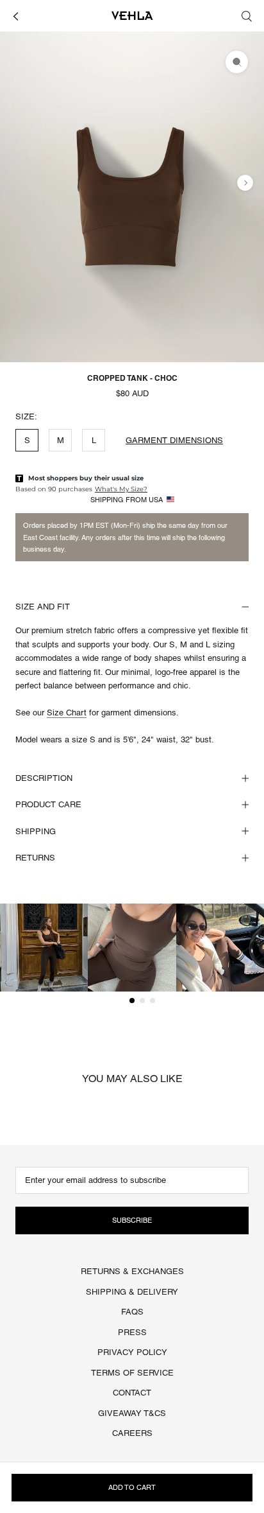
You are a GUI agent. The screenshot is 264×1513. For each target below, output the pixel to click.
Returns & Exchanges (132, 1271)
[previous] (19, 183)
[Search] (246, 15)
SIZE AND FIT (42, 606)
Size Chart (67, 712)
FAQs (132, 1311)
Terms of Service (132, 1372)
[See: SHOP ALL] (16, 15)
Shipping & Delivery (132, 1292)
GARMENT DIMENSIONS (174, 440)
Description (43, 778)
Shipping (35, 831)
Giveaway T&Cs (132, 1413)
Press (132, 1332)
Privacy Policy (132, 1352)
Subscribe (132, 1220)
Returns (35, 857)
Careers (132, 1433)
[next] (245, 183)
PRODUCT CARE (48, 804)
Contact (132, 1392)
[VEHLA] (132, 16)
